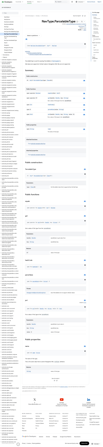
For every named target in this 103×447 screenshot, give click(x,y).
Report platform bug (94, 416)
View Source (81, 26)
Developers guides (80, 420)
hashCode (50, 104)
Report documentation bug (95, 419)
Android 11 (65, 430)
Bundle (58, 98)
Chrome (48, 436)
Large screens (52, 416)
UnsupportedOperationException (36, 292)
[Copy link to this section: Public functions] (41, 195)
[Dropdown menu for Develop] (34, 2)
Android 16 (65, 418)
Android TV (51, 425)
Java (84, 30)
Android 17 (65, 416)
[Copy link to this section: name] (30, 346)
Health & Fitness (39, 421)
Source (23, 423)
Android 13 (65, 425)
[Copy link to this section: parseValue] (34, 275)
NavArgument (56, 61)
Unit (31, 114)
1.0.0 (85, 28)
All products (77, 436)
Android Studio (91, 1)
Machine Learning (40, 418)
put (49, 114)
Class (48, 80)
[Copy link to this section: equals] (31, 201)
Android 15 (65, 421)
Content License (64, 386)
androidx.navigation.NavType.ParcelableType (40, 54)
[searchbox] (10, 13)
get (49, 98)
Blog (23, 428)
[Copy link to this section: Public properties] (42, 340)
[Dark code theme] (85, 44)
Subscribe (84, 443)
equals (50, 93)
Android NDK (79, 427)
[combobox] (62, 1)
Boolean (38, 93)
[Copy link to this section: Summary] (34, 71)
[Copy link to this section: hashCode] (33, 260)
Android (24, 416)
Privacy (37, 425)
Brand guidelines (36, 443)
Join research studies (95, 424)
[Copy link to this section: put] (29, 300)
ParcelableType (38, 80)
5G (36, 428)
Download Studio (80, 425)
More (38, 1)
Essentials (18, 1)
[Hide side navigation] (18, 444)
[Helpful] (83, 16)
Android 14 (65, 423)
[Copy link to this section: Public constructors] (44, 163)
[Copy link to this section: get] (29, 216)
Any (48, 45)
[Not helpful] (85, 16)
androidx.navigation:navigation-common (76, 24)
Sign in (99, 1)
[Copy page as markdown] (82, 21)
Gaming (38, 416)
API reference (6, 7)
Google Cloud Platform (65, 436)
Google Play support (94, 422)
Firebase (55, 436)
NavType (54, 45)
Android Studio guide (81, 417)
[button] (10, 55)
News (23, 425)
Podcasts (24, 430)
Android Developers (29, 15)
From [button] (36, 143)
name (49, 129)
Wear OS (51, 418)
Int (31, 104)
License (29, 443)
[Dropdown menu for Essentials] (23, 2)
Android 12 (65, 428)
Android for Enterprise (27, 418)
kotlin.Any (27, 51)
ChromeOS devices (53, 421)
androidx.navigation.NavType (34, 53)
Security (24, 421)
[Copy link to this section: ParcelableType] (37, 169)
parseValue (51, 109)
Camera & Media (40, 423)
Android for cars (53, 423)
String (66, 98)
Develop (29, 1)
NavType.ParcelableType (37, 45)
